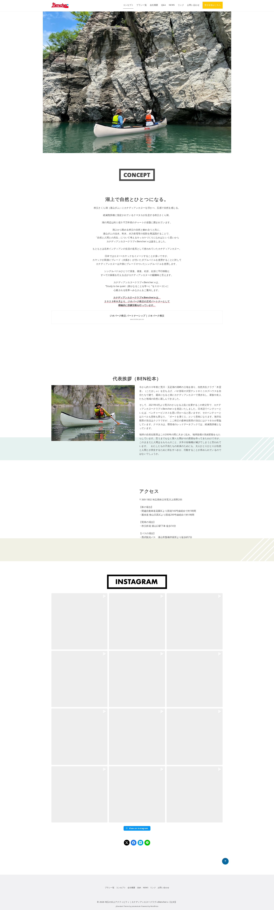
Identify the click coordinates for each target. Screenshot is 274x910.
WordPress (154, 906)
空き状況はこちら (212, 5)
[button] (79, 621)
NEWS (172, 5)
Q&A (163, 5)
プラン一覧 (141, 5)
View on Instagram (138, 828)
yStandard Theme (122, 906)
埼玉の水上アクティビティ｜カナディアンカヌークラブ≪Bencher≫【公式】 (141, 902)
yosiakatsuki (136, 906)
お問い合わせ (193, 5)
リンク (181, 5)
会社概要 (154, 5)
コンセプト (128, 5)
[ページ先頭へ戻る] (225, 861)
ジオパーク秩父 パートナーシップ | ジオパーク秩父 (137, 315)
